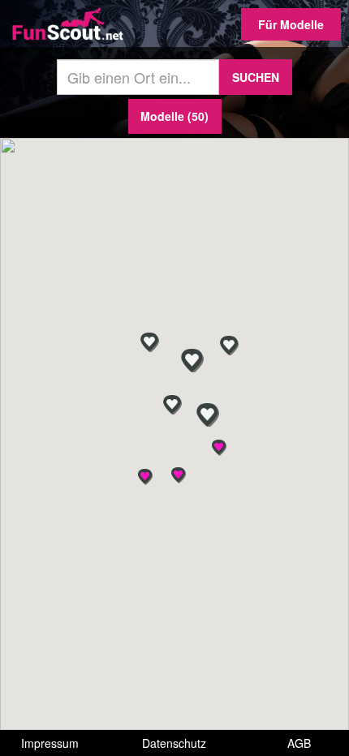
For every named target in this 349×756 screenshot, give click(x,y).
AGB (299, 743)
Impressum (50, 743)
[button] (178, 475)
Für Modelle (291, 24)
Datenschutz (174, 743)
